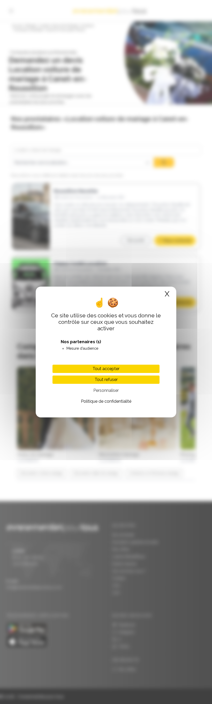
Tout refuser (106, 379)
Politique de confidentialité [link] (106, 401)
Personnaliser (106, 390)
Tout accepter (106, 368)
